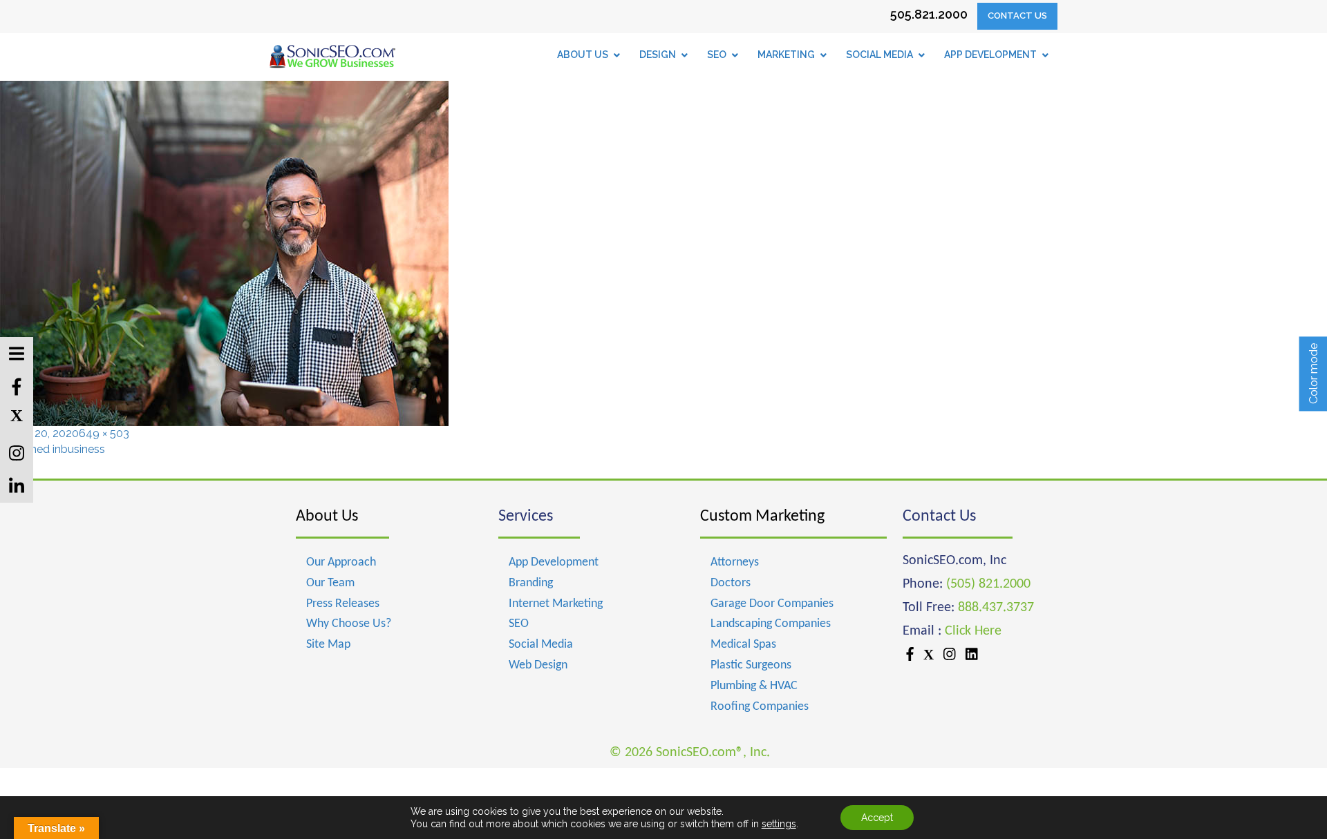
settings (779, 823)
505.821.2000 (929, 14)
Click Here (973, 631)
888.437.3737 (996, 608)
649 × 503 (104, 433)
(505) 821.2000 (988, 584)
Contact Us (1017, 15)
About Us (327, 516)
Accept (877, 817)
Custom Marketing (762, 516)
